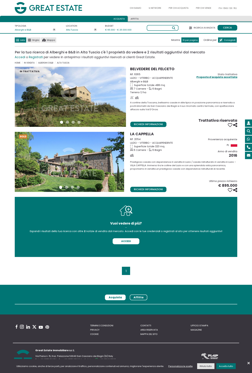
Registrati (36, 57)
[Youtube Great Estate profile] (41, 327)
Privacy (94, 329)
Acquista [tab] (119, 18)
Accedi (20, 57)
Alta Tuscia (72, 29)
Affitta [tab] (138, 297)
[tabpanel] (126, 305)
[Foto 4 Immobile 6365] (79, 122)
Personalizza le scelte (180, 366)
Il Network (155, 8)
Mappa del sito (149, 334)
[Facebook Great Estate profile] (16, 327)
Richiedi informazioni (148, 124)
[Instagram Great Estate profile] (22, 327)
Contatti (145, 325)
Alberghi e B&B (23, 29)
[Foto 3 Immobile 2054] (72, 187)
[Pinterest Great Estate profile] (47, 327)
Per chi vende (203, 8)
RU (235, 8)
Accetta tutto (226, 366)
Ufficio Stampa (199, 325)
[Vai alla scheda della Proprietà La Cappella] (69, 162)
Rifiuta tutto (206, 366)
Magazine (196, 329)
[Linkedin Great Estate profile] (28, 327)
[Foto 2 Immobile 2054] (66, 187)
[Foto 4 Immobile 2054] (78, 187)
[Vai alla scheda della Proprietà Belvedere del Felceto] (70, 97)
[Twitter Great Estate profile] (34, 327)
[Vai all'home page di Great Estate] (55, 8)
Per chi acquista (179, 8)
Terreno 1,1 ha (183, 83)
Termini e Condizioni (101, 325)
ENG (226, 8)
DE (231, 8)
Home (17, 62)
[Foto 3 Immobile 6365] (73, 122)
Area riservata (149, 329)
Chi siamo (135, 8)
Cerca (227, 27)
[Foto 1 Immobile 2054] (60, 187)
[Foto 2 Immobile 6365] (67, 122)
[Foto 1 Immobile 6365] (61, 122)
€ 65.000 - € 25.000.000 (116, 29)
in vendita (29, 62)
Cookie (94, 334)
